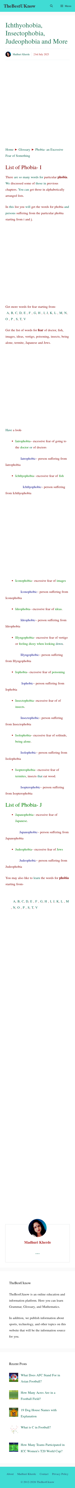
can (26, 189)
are (16, 177)
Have (8, 430)
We (7, 183)
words (35, 177)
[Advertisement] (37, 103)
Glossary (24, 149)
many (26, 177)
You (20, 189)
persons (10, 213)
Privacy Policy (60, 1474)
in (45, 183)
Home (9, 149)
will (27, 206)
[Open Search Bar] (51, 6)
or (30, 447)
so (20, 177)
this (11, 206)
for (41, 177)
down (59, 643)
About (10, 1474)
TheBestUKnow (19, 5)
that (40, 776)
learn (36, 878)
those (39, 183)
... (37, 1252)
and (66, 206)
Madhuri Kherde (21, 54)
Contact (44, 1474)
